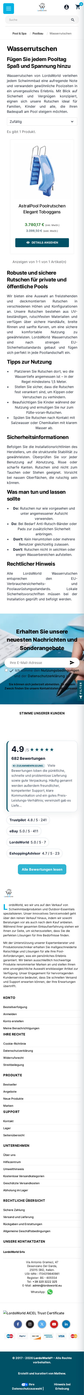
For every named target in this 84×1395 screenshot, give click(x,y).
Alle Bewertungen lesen (42, 869)
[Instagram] (30, 1324)
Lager (7, 1128)
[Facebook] (18, 1324)
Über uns (9, 1155)
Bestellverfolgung (15, 1007)
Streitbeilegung (13, 1064)
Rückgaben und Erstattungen (22, 1224)
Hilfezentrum (12, 1162)
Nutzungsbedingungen (60, 670)
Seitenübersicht (14, 1135)
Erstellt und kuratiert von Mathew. (42, 1373)
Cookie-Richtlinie (14, 1043)
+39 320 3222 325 (45, 1281)
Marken (8, 1105)
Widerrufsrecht (13, 1057)
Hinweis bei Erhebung (62, 1386)
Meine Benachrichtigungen (21, 1028)
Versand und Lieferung (18, 1217)
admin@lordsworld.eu (47, 1285)
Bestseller (10, 1084)
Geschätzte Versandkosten (21, 1183)
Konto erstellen (13, 1021)
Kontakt (8, 1121)
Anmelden (10, 1014)
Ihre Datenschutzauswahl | (28, 1386)
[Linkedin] (66, 1324)
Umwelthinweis (13, 1169)
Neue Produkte (13, 1098)
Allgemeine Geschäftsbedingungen (26, 1231)
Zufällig (16, 121)
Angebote (10, 1091)
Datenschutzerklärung (46, 676)
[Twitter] (42, 1324)
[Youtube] (54, 1324)
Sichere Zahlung (14, 1210)
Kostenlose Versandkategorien (23, 1176)
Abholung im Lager (15, 1190)
